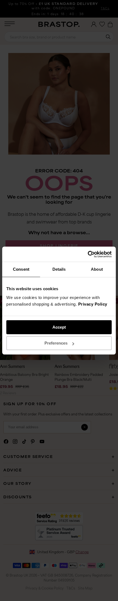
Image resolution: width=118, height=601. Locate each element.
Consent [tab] (21, 269)
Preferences (56, 343)
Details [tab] (59, 269)
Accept (59, 327)
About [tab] (97, 269)
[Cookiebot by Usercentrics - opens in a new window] (88, 254)
